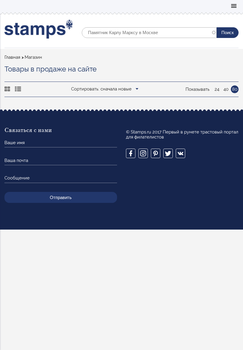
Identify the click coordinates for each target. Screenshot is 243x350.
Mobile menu (234, 6)
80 (234, 89)
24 (217, 89)
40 (225, 89)
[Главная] (38, 30)
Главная (12, 57)
